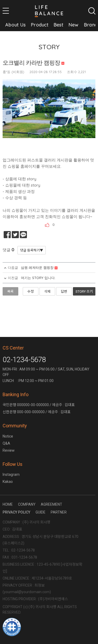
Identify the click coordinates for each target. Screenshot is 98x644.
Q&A (6, 443)
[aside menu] (6, 11)
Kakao (8, 481)
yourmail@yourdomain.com (27, 592)
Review (9, 450)
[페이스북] (7, 234)
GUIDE (40, 512)
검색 (91, 10)
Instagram (11, 474)
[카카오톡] (23, 234)
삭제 (47, 291)
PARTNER (59, 512)
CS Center (13, 348)
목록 (10, 291)
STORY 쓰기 (84, 291)
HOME (8, 504)
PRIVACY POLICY (16, 512)
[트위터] (15, 234)
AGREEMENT (51, 504)
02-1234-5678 (24, 359)
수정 (30, 291)
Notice (8, 436)
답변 (64, 291)
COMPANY (27, 504)
